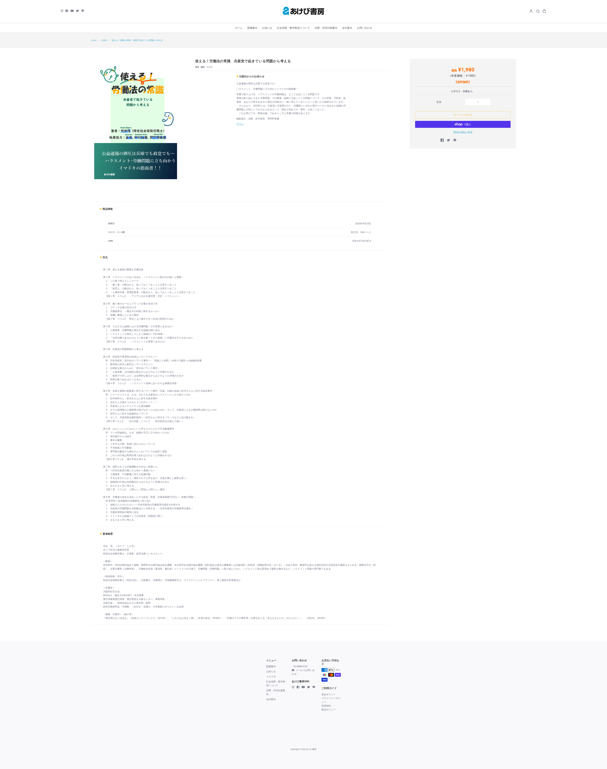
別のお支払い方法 (462, 132)
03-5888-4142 (300, 666)
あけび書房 (311, 749)
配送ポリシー (329, 709)
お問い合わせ (364, 27)
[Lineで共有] (455, 140)
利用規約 (326, 705)
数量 (439, 102)
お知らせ (267, 27)
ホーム (238, 27)
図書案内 (252, 27)
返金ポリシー (329, 694)
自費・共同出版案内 (326, 27)
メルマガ (271, 676)
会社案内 (347, 27)
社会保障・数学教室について (293, 27)
